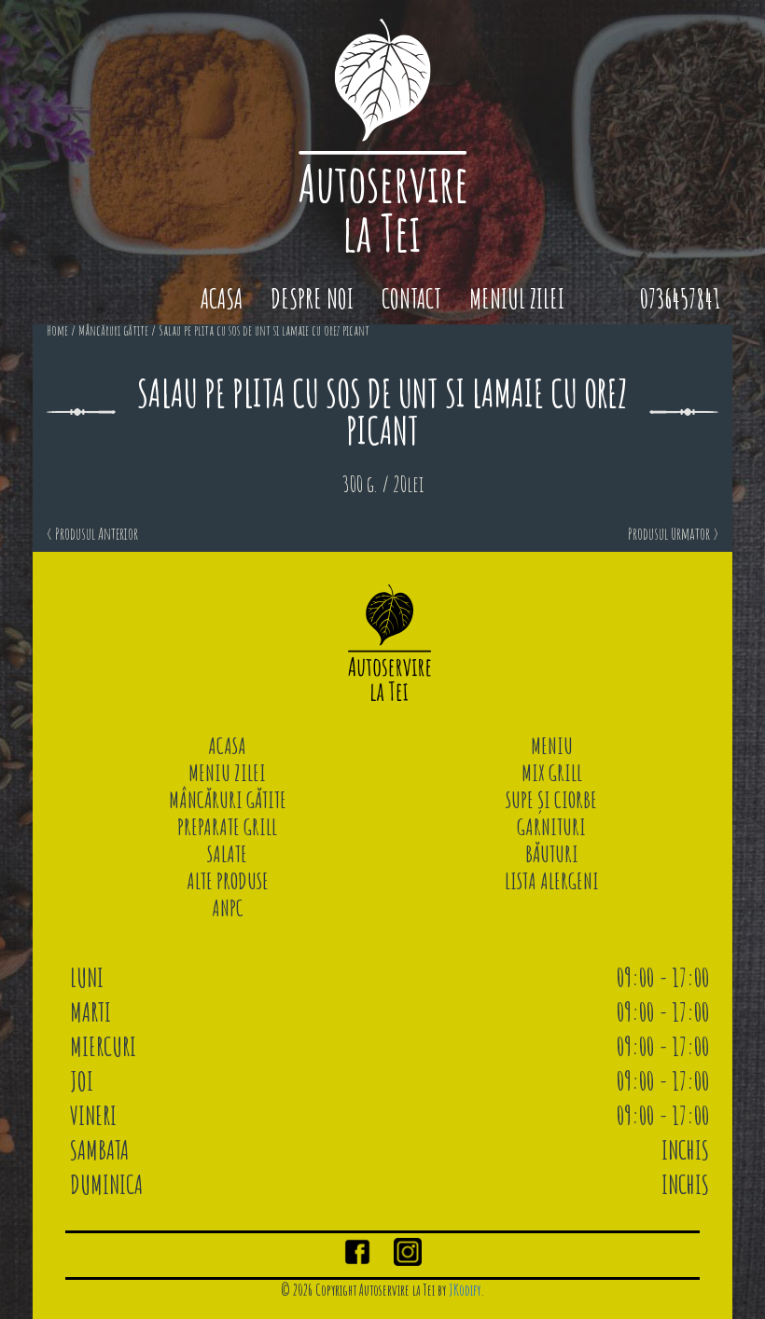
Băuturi (551, 854)
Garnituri (551, 827)
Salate (227, 854)
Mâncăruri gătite (113, 330)
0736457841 (680, 298)
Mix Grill (552, 773)
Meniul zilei (516, 298)
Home (57, 330)
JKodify (464, 1290)
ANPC (227, 908)
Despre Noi (312, 298)
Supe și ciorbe (551, 800)
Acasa (222, 298)
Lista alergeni (552, 881)
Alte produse (228, 881)
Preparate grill (227, 827)
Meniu (552, 746)
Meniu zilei (227, 773)
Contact (411, 298)
